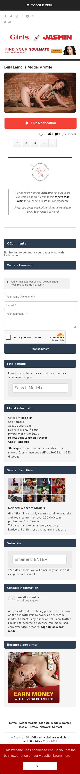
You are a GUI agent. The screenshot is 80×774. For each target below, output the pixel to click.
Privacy (33, 726)
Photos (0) (17, 143)
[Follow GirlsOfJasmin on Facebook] (22, 16)
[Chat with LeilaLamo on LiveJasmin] (40, 78)
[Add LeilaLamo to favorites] (41, 134)
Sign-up (13, 448)
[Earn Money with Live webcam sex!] (33, 653)
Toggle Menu (42, 5)
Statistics (35, 143)
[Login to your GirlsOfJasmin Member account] (9, 22)
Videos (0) (26, 143)
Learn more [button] (61, 755)
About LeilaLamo (8, 143)
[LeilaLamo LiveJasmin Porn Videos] (52, 143)
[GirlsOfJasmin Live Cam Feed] (33, 16)
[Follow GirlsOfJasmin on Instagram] (17, 16)
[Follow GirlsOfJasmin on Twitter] (11, 16)
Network (45, 726)
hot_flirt (27, 418)
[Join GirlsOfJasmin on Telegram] (27, 16)
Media (23, 726)
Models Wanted (61, 722)
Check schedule (19, 442)
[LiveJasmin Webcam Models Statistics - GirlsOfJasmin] (40, 33)
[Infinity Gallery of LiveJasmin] (5, 16)
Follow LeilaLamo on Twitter (27, 437)
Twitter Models (28, 722)
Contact (57, 726)
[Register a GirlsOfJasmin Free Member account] (5, 22)
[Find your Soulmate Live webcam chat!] (40, 47)
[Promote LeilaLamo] (44, 143)
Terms (13, 722)
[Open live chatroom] (40, 174)
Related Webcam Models (26, 507)
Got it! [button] (40, 766)
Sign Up (44, 722)
